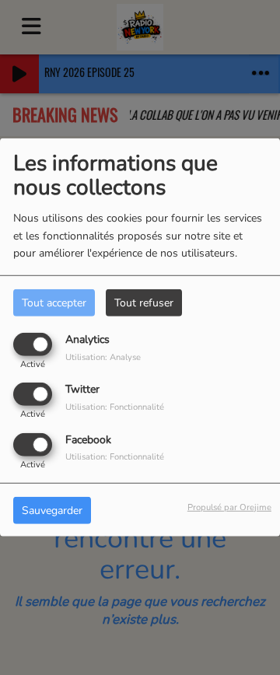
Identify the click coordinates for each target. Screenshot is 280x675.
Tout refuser (143, 303)
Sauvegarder (52, 509)
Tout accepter (54, 303)
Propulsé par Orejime (229, 506)
